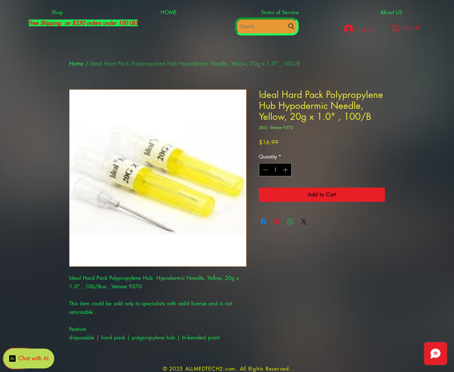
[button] (412, 27)
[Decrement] (264, 169)
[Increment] (286, 169)
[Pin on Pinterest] (277, 221)
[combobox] (267, 26)
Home (76, 63)
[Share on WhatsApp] (290, 221)
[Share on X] (304, 221)
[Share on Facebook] (263, 221)
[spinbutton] (275, 169)
